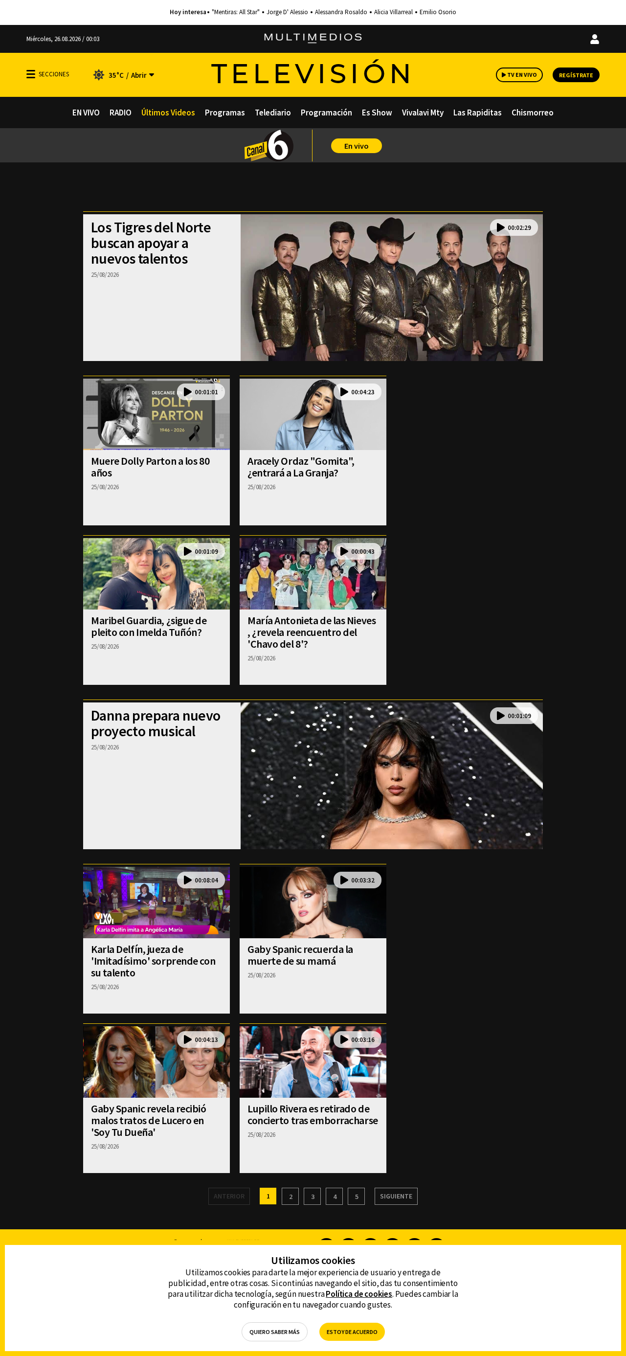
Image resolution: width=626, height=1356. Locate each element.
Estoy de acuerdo (352, 1331)
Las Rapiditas (477, 112)
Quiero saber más (274, 1331)
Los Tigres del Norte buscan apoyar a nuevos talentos (151, 243)
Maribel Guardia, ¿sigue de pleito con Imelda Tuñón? (149, 626)
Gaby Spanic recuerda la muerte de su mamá (300, 955)
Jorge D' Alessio (287, 12)
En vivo (356, 146)
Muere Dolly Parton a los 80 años (150, 466)
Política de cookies (359, 1293)
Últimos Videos (168, 112)
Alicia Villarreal (393, 12)
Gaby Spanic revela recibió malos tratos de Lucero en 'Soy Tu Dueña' (148, 1120)
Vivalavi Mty (423, 112)
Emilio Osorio (438, 12)
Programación (326, 112)
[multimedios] (313, 39)
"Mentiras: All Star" (236, 12)
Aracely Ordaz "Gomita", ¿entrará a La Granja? (301, 466)
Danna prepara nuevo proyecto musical (156, 723)
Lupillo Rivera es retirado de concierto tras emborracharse (312, 1114)
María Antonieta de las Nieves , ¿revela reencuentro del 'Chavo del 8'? (311, 632)
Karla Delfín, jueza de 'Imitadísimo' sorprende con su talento (153, 960)
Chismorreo (533, 112)
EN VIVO (86, 112)
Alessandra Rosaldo (341, 12)
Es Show (377, 112)
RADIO (121, 112)
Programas (225, 112)
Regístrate (576, 75)
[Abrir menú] (30, 74)
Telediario (273, 112)
